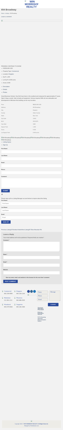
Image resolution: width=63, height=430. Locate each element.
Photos (5, 92)
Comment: (4, 176)
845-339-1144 (20, 293)
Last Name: (4, 155)
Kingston (11, 74)
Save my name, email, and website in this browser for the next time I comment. (28, 277)
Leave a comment (6, 16)
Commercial (15, 71)
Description (6, 86)
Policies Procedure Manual (41, 313)
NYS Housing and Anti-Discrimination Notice (42, 319)
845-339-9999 (8, 293)
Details (5, 89)
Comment (6, 240)
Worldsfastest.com (34, 425)
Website (5, 269)
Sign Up (5, 145)
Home (2, 13)
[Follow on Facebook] (28, 291)
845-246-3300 (20, 307)
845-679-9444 (8, 307)
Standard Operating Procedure (41, 308)
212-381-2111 (8, 300)
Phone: (3, 169)
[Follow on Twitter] (34, 291)
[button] (60, 4)
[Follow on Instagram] (31, 291)
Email (5, 262)
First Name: (4, 148)
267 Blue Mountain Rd (32, 229)
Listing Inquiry (7, 142)
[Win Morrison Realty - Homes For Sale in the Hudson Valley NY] (31, 4)
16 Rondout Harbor (11, 229)
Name (5, 254)
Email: (3, 162)
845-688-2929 (20, 300)
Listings (7, 13)
